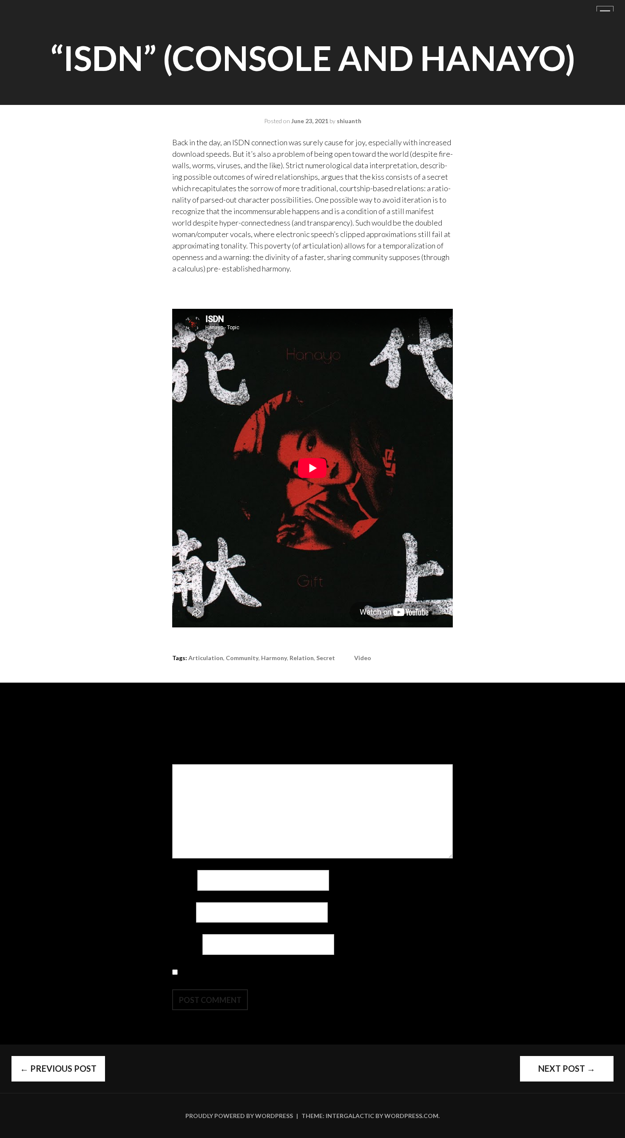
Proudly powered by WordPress (239, 1115)
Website (186, 944)
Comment (190, 758)
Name (184, 880)
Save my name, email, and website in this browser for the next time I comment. (304, 972)
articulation (205, 657)
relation (302, 657)
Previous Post (58, 1068)
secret (325, 657)
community (242, 657)
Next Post (566, 1068)
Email (183, 912)
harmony (274, 657)
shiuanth (349, 120)
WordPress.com (411, 1115)
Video (362, 657)
